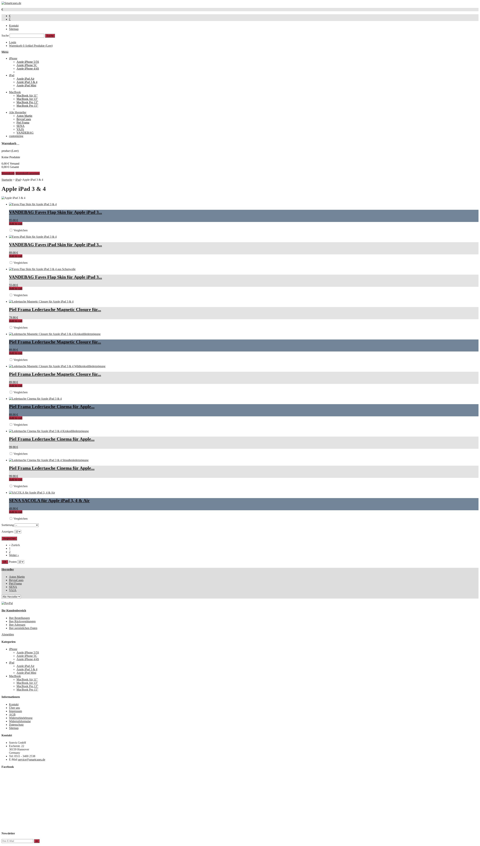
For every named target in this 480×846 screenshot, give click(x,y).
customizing (16, 136)
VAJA (20, 129)
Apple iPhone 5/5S (27, 61)
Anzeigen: (8, 531)
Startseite (7, 179)
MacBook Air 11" (27, 95)
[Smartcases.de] (11, 3)
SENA (20, 125)
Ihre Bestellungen (19, 618)
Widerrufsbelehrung (20, 717)
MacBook (15, 92)
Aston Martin (24, 115)
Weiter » (14, 555)
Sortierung (8, 525)
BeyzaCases (23, 119)
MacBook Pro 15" (27, 105)
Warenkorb (31, 45)
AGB (12, 714)
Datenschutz (16, 724)
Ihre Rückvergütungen (22, 621)
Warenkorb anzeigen (27, 173)
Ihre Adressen (17, 624)
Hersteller (8, 569)
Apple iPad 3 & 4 (26, 82)
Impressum (15, 711)
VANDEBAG (25, 132)
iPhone (13, 58)
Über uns (14, 707)
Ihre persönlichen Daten (23, 628)
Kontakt (14, 25)
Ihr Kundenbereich (14, 610)
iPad (11, 75)
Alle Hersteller (17, 112)
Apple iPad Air (25, 78)
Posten (13, 561)
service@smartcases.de (31, 759)
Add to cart (15, 223)
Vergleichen (21, 230)
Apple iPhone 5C (26, 65)
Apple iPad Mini (26, 85)
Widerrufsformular (20, 721)
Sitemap (14, 29)
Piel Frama (22, 122)
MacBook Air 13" (27, 98)
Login (12, 42)
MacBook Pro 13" (27, 102)
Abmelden (8, 634)
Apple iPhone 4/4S (27, 68)
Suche (5, 35)
